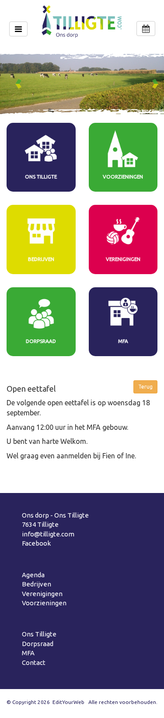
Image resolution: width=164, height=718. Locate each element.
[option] (82, 84)
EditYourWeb (68, 702)
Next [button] (157, 84)
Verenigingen (42, 593)
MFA (28, 653)
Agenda (33, 575)
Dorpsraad (37, 643)
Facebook (36, 543)
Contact (33, 662)
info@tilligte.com (48, 534)
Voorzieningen (44, 603)
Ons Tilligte (39, 634)
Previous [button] (20, 84)
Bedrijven (36, 584)
